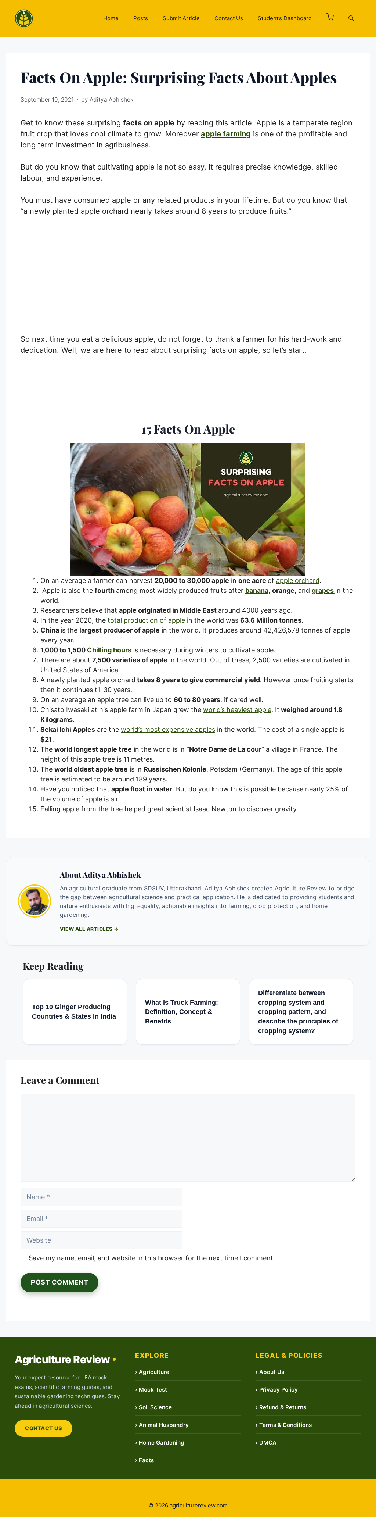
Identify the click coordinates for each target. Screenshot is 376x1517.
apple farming (226, 133)
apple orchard (297, 580)
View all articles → (89, 929)
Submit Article (181, 18)
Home (111, 18)
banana (256, 590)
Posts (140, 18)
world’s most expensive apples (168, 729)
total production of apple (146, 620)
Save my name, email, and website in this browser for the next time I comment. (152, 1258)
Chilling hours (109, 650)
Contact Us (228, 18)
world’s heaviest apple (237, 709)
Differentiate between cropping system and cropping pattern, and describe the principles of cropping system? (298, 1012)
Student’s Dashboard (285, 18)
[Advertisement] (188, 279)
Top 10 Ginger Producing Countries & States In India (74, 1011)
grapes (323, 590)
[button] (330, 18)
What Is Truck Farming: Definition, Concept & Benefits (181, 1011)
